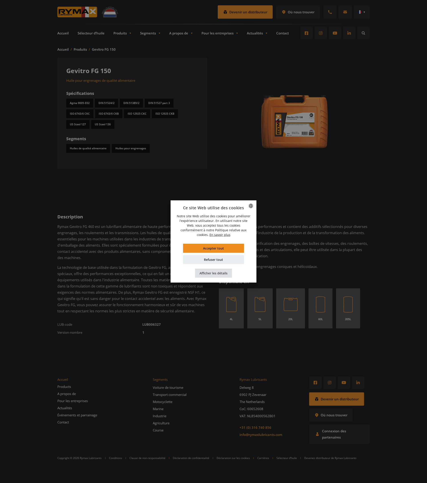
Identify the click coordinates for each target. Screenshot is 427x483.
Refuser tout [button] (213, 259)
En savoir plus (219, 235)
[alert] (213, 241)
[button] (213, 273)
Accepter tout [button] (213, 248)
